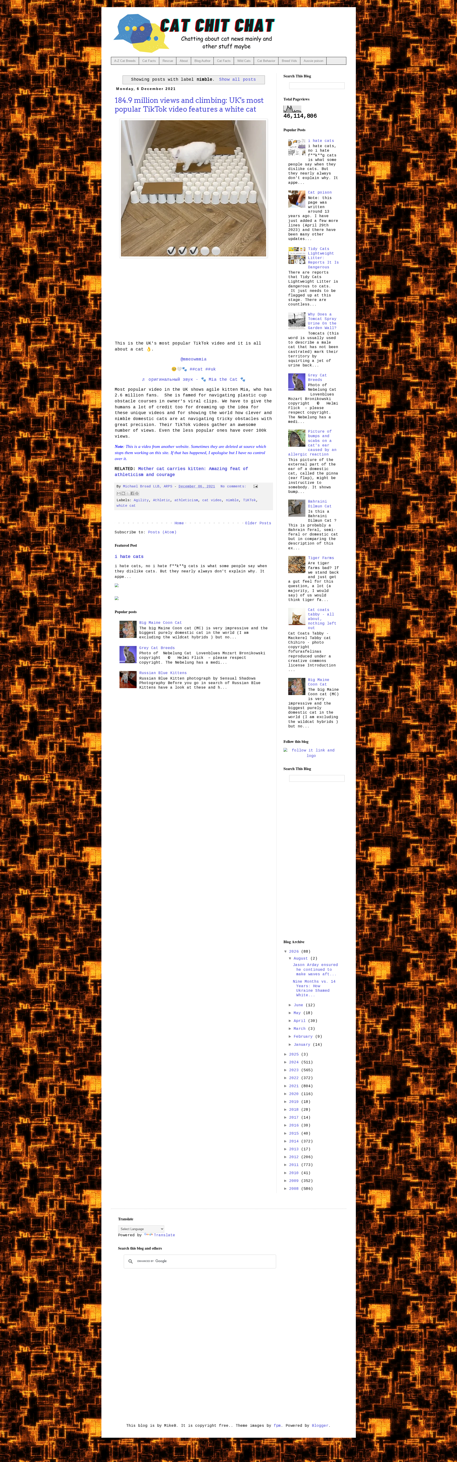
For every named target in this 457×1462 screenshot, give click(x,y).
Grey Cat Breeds (157, 648)
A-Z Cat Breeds (125, 61)
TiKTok (249, 500)
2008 (295, 1189)
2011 (295, 1165)
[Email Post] (255, 486)
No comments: (234, 486)
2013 (295, 1149)
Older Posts (258, 523)
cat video (212, 500)
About (184, 61)
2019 (295, 1102)
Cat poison (320, 192)
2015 (295, 1134)
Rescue (168, 61)
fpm (277, 1426)
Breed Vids (289, 61)
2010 (295, 1173)
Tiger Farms (321, 558)
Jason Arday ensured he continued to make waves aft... (315, 969)
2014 (295, 1141)
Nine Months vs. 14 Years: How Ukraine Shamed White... (314, 989)
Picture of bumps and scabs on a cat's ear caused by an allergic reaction (312, 443)
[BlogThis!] (123, 493)
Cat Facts (149, 61)
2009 (295, 1181)
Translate (164, 1235)
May (298, 1013)
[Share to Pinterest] (136, 493)
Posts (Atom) (162, 532)
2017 (295, 1118)
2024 (295, 1062)
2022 (295, 1078)
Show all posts (237, 79)
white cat (126, 506)
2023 (295, 1070)
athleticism (186, 500)
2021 (295, 1086)
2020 (295, 1094)
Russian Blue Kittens (163, 673)
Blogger (320, 1426)
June (300, 1005)
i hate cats (129, 556)
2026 (295, 952)
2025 (295, 1054)
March (301, 1029)
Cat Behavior (266, 61)
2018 (295, 1110)
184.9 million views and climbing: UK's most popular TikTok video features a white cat (189, 104)
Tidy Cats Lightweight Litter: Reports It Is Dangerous (323, 258)
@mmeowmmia (193, 359)
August (302, 958)
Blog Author (202, 61)
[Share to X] (127, 493)
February (304, 1037)
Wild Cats (244, 61)
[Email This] (118, 493)
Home (179, 523)
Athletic (161, 500)
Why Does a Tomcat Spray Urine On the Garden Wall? (322, 321)
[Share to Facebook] (132, 493)
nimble (232, 500)
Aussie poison (313, 61)
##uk (210, 369)
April (301, 1021)
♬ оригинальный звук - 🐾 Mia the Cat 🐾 (193, 379)
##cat (196, 369)
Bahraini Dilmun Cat (320, 504)
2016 (295, 1125)
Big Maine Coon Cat (160, 623)
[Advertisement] (194, 303)
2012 (295, 1157)
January (303, 1045)
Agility (141, 500)
